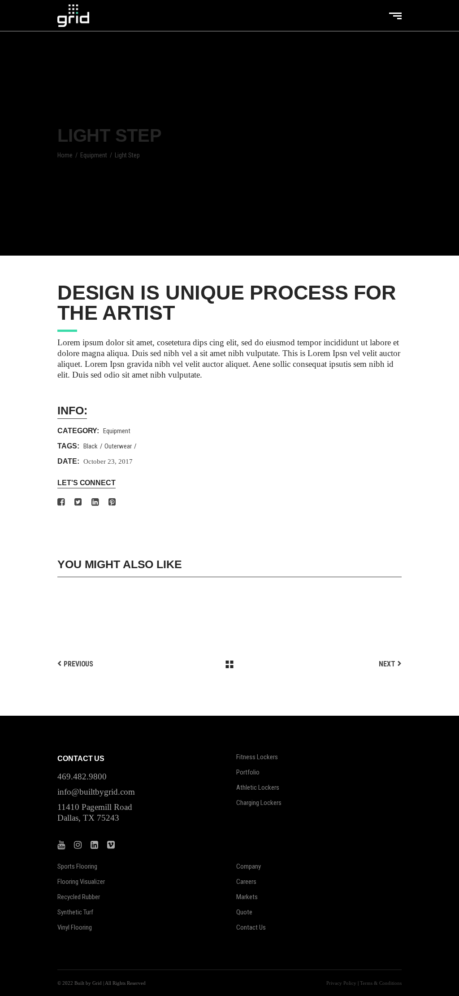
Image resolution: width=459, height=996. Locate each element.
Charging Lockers (258, 803)
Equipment (93, 155)
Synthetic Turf (75, 912)
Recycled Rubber (78, 897)
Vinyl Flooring (74, 927)
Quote (244, 912)
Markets (247, 897)
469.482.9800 (82, 776)
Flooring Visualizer (81, 882)
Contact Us (251, 927)
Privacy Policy (341, 983)
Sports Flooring (77, 866)
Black (90, 446)
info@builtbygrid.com (96, 791)
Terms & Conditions (381, 983)
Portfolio (248, 772)
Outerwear (118, 446)
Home (65, 155)
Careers (246, 882)
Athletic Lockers (257, 787)
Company (248, 866)
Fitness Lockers (257, 757)
